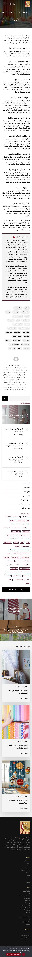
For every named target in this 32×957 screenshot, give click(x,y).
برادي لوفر (27, 912)
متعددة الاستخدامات (14, 344)
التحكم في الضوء (25, 312)
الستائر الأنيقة (16, 527)
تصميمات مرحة (25, 320)
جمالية (17, 320)
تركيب (21, 538)
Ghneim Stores (14, 365)
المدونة (28, 875)
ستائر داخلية (9, 561)
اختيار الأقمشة (21, 520)
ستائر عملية (26, 336)
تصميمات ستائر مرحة (17, 316)
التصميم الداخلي (26, 527)
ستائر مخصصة (16, 340)
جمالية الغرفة (11, 320)
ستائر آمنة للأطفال (12, 328)
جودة (22, 542)
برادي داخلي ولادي (24, 504)
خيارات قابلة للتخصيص (24, 550)
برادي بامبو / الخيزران (24, 896)
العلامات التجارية (26, 870)
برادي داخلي (26, 496)
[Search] (5, 398)
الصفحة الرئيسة (26, 861)
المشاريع (28, 868)
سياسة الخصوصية (25, 935)
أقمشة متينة (17, 516)
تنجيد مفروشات (26, 915)
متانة (28, 579)
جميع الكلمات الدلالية (16, 589)
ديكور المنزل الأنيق (12, 550)
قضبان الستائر (17, 575)
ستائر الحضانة (8, 332)
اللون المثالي (16, 312)
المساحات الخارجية (16, 531)
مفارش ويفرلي (26, 922)
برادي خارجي (26, 488)
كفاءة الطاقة (8, 575)
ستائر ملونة (8, 340)
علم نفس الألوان (25, 344)
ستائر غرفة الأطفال (16, 336)
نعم (23, 954)
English (28, 882)
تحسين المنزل (10, 535)
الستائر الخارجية (26, 531)
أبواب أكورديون (26, 891)
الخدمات (28, 866)
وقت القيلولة (12, 348)
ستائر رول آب (26, 564)
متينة (10, 579)
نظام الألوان (26, 348)
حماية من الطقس (25, 546)
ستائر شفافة (17, 564)
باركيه (28, 893)
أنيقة (28, 520)
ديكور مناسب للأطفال (24, 328)
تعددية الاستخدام (12, 538)
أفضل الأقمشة (26, 516)
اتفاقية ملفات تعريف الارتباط (13, 954)
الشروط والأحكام (25, 938)
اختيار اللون (26, 308)
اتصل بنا (28, 877)
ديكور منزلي (16, 553)
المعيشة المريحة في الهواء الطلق (22, 535)
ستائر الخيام (17, 561)
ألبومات (28, 873)
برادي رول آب (26, 508)
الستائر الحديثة (7, 527)
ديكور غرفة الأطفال (17, 324)
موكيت (28, 924)
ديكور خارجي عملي (25, 553)
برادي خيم (27, 492)
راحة (9, 553)
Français (27, 880)
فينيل (28, 919)
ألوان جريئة (9, 516)
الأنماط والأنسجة (18, 308)
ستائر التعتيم (17, 332)
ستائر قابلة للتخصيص (24, 568)
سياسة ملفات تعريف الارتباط (22, 933)
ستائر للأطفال (26, 340)
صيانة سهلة (9, 572)
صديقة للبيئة (17, 572)
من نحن (28, 863)
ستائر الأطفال (26, 332)
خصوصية (27, 324)
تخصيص (27, 316)
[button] (4, 4)
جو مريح (16, 542)
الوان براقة (7, 312)
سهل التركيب (26, 572)
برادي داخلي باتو (25, 500)
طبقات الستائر (26, 575)
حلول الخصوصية (7, 542)
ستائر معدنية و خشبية (24, 917)
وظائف (19, 348)
